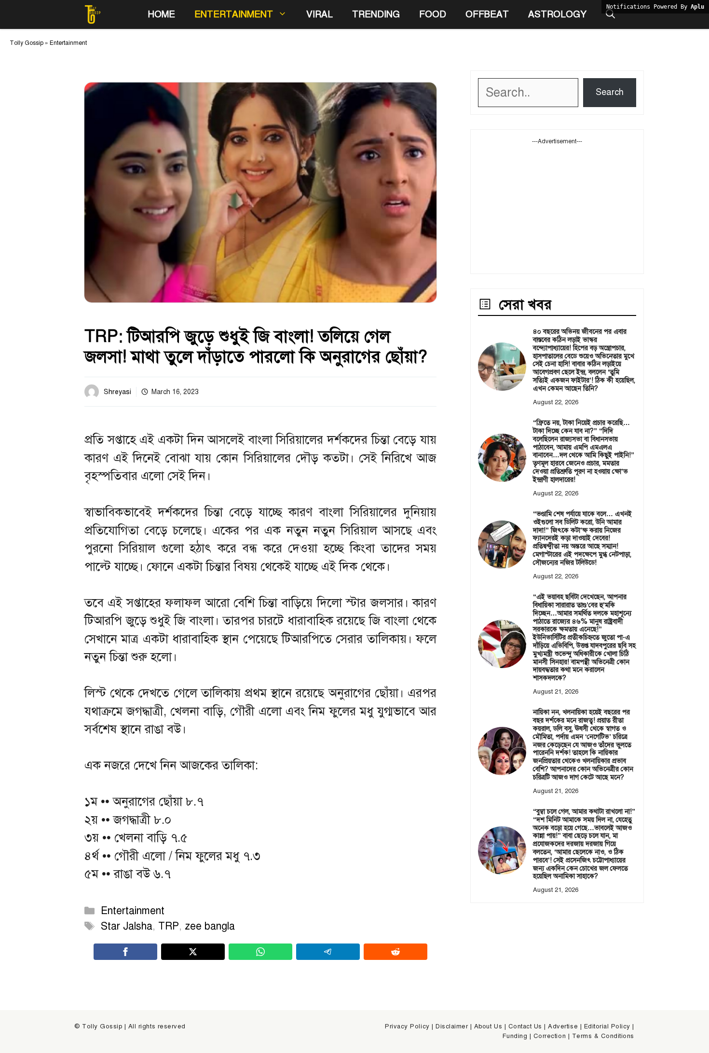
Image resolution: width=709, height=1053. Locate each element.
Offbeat (487, 14)
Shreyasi (117, 392)
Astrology (557, 14)
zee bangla (210, 926)
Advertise (563, 1026)
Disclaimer (452, 1026)
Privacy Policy (407, 1026)
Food (432, 14)
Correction (549, 1036)
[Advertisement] (557, 206)
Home (161, 14)
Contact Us (525, 1026)
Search (610, 92)
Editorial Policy (607, 1026)
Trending (376, 14)
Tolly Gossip (26, 43)
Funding (515, 1036)
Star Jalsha (126, 926)
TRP (168, 926)
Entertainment (233, 14)
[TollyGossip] (92, 14)
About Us (488, 1026)
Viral (319, 14)
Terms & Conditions (603, 1036)
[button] (610, 14)
